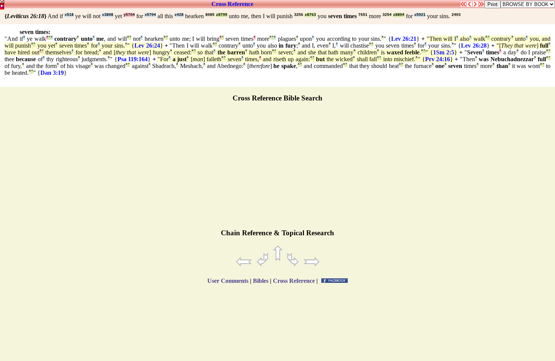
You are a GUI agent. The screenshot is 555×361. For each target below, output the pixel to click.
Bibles (260, 281)
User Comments (227, 281)
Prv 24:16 (437, 59)
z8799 (221, 15)
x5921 (420, 15)
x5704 (150, 15)
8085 (209, 15)
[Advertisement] (277, 169)
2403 (456, 15)
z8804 (398, 15)
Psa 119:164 (132, 59)
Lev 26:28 (473, 45)
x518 (69, 15)
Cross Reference (232, 4)
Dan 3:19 (52, 72)
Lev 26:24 (147, 45)
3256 (298, 15)
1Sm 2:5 (443, 52)
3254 (387, 15)
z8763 (310, 15)
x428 (178, 15)
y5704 (129, 15)
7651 (362, 15)
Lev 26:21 (404, 38)
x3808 (107, 15)
